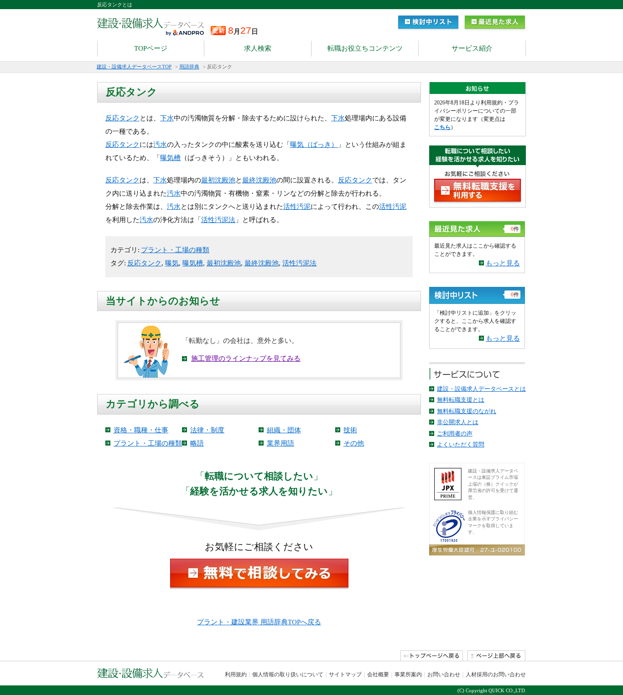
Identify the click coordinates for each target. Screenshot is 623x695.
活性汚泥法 (218, 219)
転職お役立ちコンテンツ (365, 48)
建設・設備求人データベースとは (481, 388)
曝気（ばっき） (314, 144)
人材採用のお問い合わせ (496, 674)
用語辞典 (189, 66)
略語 (197, 443)
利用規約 (236, 674)
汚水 (160, 144)
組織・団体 (284, 430)
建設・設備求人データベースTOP (134, 66)
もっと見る (503, 263)
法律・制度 (207, 430)
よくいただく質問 (460, 444)
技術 (350, 430)
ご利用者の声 (454, 433)
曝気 (172, 263)
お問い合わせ (443, 674)
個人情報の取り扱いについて (287, 674)
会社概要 (378, 674)
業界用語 (280, 443)
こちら (442, 127)
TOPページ (150, 48)
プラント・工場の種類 (175, 250)
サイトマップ (345, 674)
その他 (353, 443)
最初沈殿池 (218, 180)
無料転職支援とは (460, 399)
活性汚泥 (297, 206)
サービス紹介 (472, 48)
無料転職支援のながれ (466, 411)
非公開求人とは (457, 422)
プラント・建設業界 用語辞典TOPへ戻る (259, 622)
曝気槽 (170, 157)
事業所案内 (408, 674)
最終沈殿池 (259, 180)
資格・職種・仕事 (141, 430)
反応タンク (122, 118)
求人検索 (257, 48)
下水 (167, 118)
